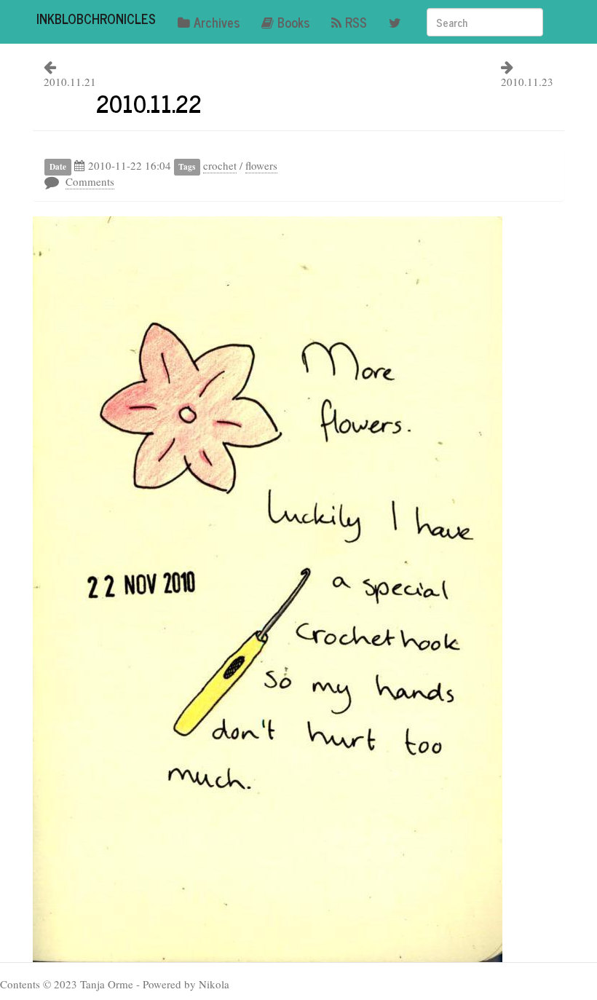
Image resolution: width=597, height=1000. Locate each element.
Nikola (214, 984)
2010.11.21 (70, 81)
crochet (220, 165)
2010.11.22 (149, 103)
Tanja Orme (106, 984)
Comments (90, 181)
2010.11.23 (527, 81)
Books (293, 22)
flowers (261, 165)
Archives (217, 22)
